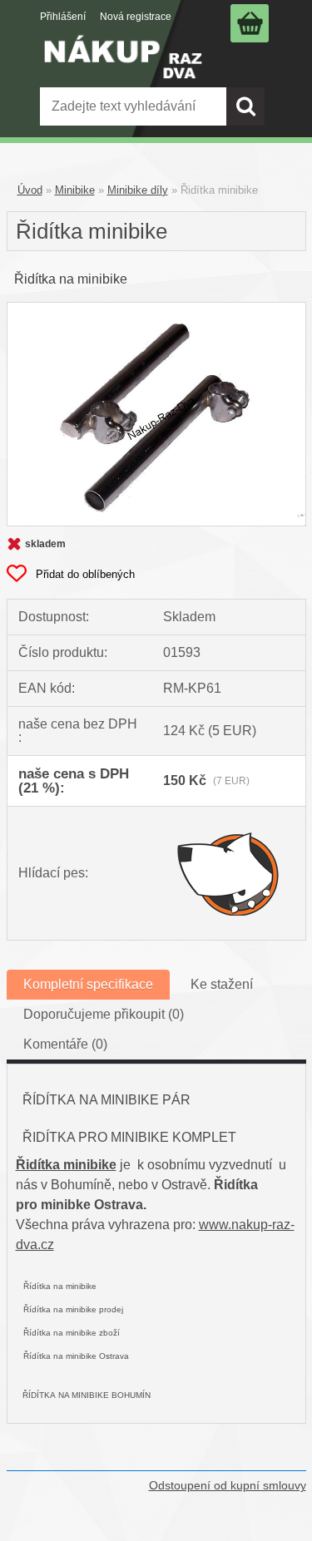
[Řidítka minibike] (156, 309)
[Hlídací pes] (229, 873)
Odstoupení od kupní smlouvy (227, 1485)
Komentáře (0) (65, 1044)
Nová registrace (135, 16)
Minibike (75, 190)
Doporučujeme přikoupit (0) (103, 1014)
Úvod (29, 190)
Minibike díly (137, 190)
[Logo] (123, 68)
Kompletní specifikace (88, 984)
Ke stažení (222, 984)
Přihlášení (63, 16)
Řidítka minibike (66, 1165)
